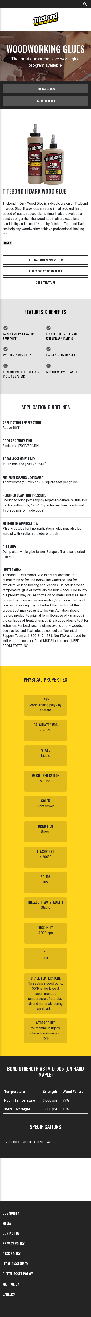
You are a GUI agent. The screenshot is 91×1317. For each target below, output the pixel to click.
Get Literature (45, 282)
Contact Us (11, 1233)
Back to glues (45, 101)
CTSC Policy (12, 1253)
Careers (9, 1294)
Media (7, 1223)
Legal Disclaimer (15, 1263)
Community (11, 1213)
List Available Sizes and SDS (45, 260)
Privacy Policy (14, 1243)
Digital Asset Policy (18, 1273)
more (7, 242)
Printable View (45, 88)
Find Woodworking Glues (45, 271)
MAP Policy (11, 1284)
